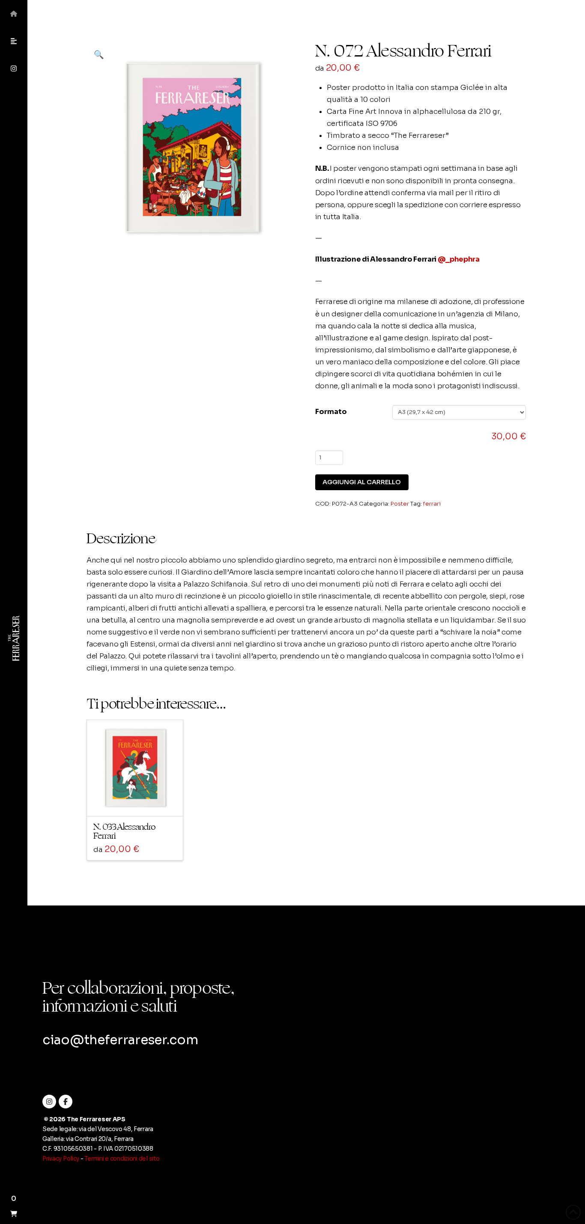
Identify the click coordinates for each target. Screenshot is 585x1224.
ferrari (432, 503)
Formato (331, 411)
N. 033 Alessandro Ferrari (124, 831)
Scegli (137, 802)
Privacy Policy (60, 1158)
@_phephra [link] (459, 259)
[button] (13, 41)
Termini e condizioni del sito (121, 1158)
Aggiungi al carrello (361, 482)
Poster (400, 503)
